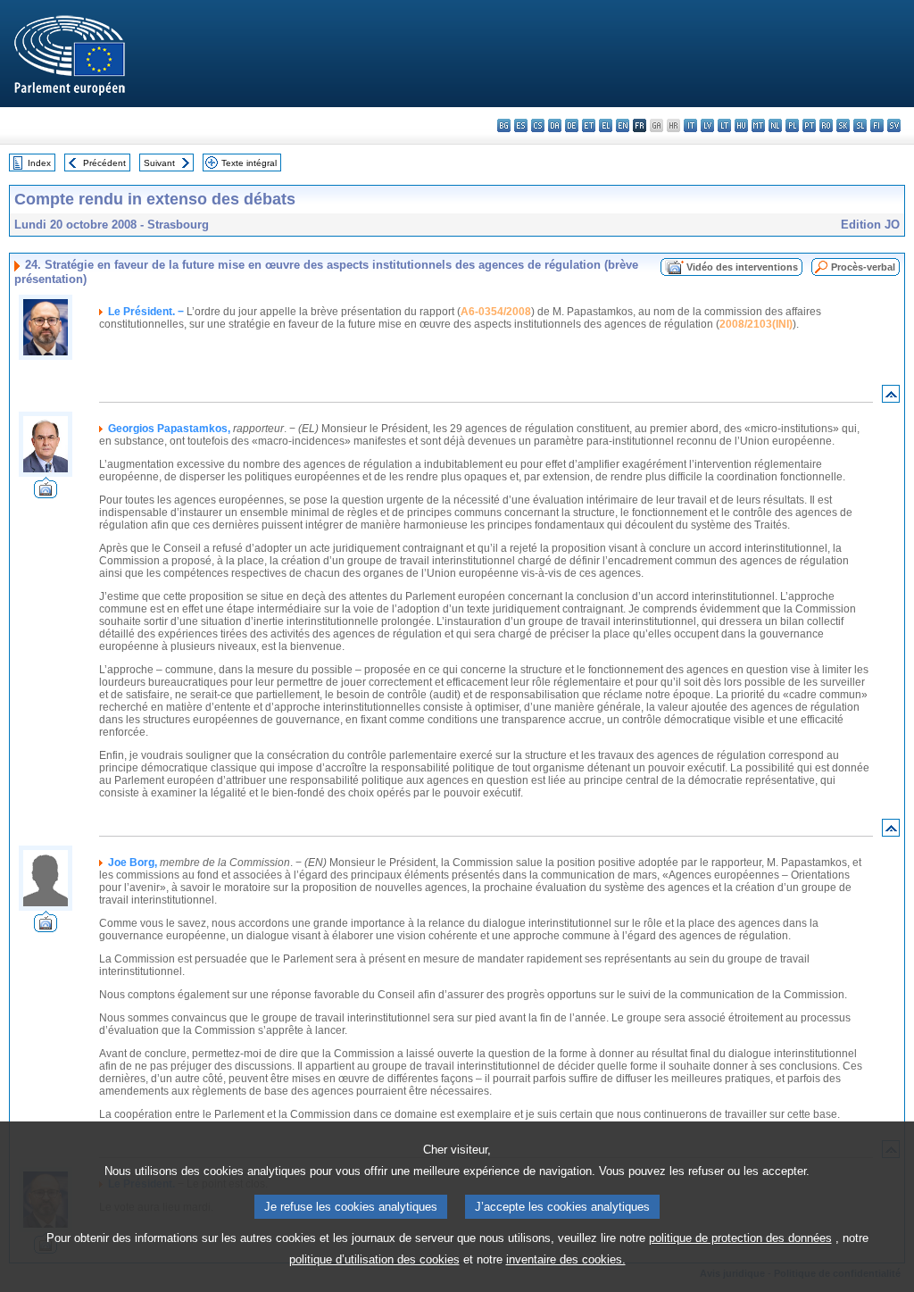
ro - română (826, 125)
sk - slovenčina (843, 125)
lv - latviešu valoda (707, 125)
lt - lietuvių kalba (724, 125)
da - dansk (554, 125)
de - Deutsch (571, 125)
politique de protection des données (740, 1238)
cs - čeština (537, 125)
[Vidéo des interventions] (45, 493)
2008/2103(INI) (756, 324)
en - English (622, 125)
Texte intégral (249, 163)
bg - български (504, 125)
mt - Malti (758, 125)
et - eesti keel (588, 125)
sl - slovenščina (860, 125)
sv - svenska (894, 125)
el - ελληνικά (605, 125)
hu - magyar (741, 125)
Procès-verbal (863, 267)
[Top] (891, 398)
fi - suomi (877, 125)
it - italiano (690, 125)
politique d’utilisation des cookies (374, 1259)
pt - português (809, 125)
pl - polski (792, 125)
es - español (521, 125)
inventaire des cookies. (566, 1259)
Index (39, 163)
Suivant (159, 163)
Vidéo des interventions (742, 267)
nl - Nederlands (775, 125)
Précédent (104, 163)
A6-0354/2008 (496, 311)
